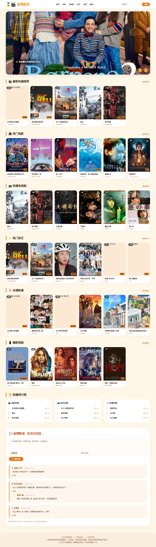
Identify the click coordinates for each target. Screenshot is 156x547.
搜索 (146, 4)
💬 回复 (13, 475)
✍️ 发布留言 (16, 459)
